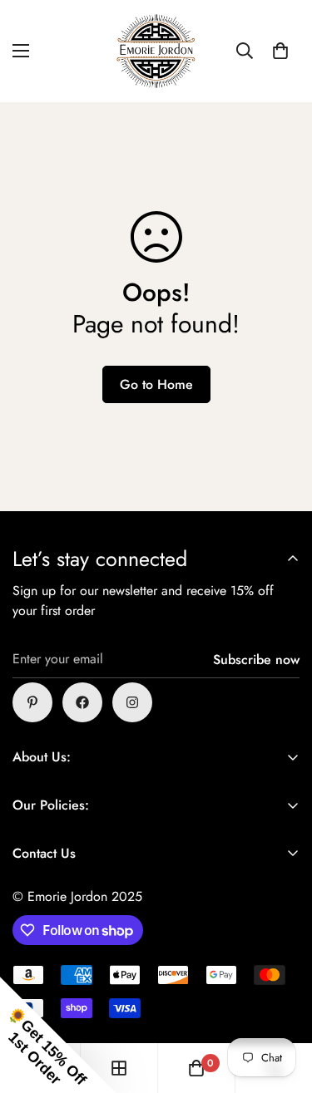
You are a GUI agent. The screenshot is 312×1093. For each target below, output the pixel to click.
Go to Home (156, 384)
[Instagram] (132, 702)
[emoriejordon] (156, 51)
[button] (280, 51)
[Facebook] (82, 702)
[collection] (119, 1068)
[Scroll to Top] (282, 1005)
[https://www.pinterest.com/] (32, 702)
